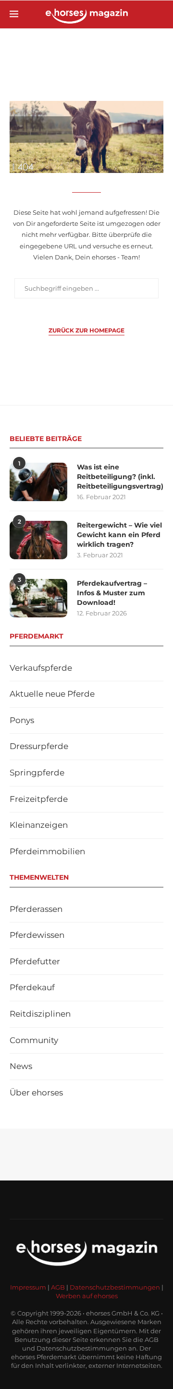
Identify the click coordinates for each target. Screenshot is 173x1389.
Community (34, 1040)
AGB (58, 1287)
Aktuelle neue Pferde (52, 694)
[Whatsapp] (86, 1200)
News (21, 1066)
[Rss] (99, 1200)
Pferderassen (36, 909)
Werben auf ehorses (87, 1296)
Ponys (22, 720)
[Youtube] (74, 1200)
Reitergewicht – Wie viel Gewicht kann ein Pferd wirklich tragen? (119, 534)
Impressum (28, 1287)
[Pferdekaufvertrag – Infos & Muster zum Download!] (38, 598)
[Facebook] (49, 1200)
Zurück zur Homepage (86, 330)
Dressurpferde (39, 746)
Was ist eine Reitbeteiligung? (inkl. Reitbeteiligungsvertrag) (120, 476)
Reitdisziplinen (40, 1014)
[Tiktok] (111, 1200)
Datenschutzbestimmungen (115, 1287)
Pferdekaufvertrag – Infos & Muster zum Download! (112, 592)
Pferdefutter (35, 961)
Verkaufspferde (41, 668)
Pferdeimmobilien (47, 851)
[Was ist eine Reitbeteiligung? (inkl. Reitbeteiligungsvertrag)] (38, 482)
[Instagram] (61, 1200)
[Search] (158, 14)
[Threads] (124, 1200)
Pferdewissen (37, 935)
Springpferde (37, 772)
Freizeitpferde (39, 799)
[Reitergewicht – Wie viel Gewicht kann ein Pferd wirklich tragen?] (38, 540)
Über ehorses (36, 1092)
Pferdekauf (32, 987)
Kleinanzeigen (39, 825)
